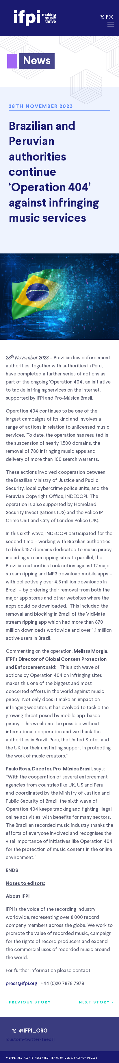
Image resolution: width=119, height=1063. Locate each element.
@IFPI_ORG (33, 1031)
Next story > (96, 1002)
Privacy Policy (86, 1057)
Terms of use (60, 1057)
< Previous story (28, 1002)
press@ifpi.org (21, 983)
